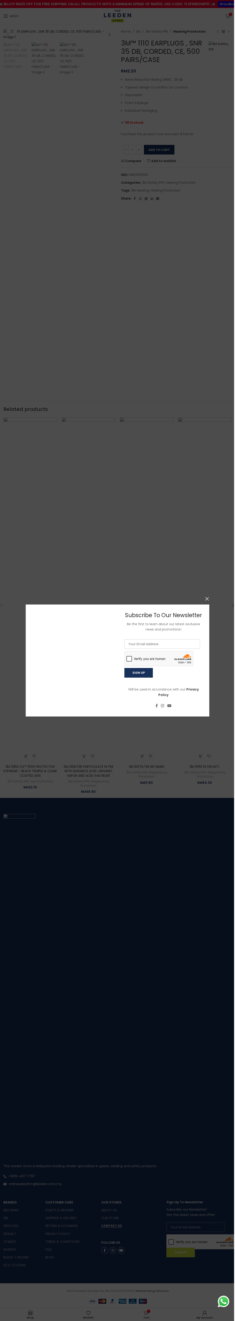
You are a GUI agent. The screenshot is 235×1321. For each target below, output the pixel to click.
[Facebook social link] (156, 706)
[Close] (207, 599)
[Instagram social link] (162, 706)
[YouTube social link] (169, 706)
